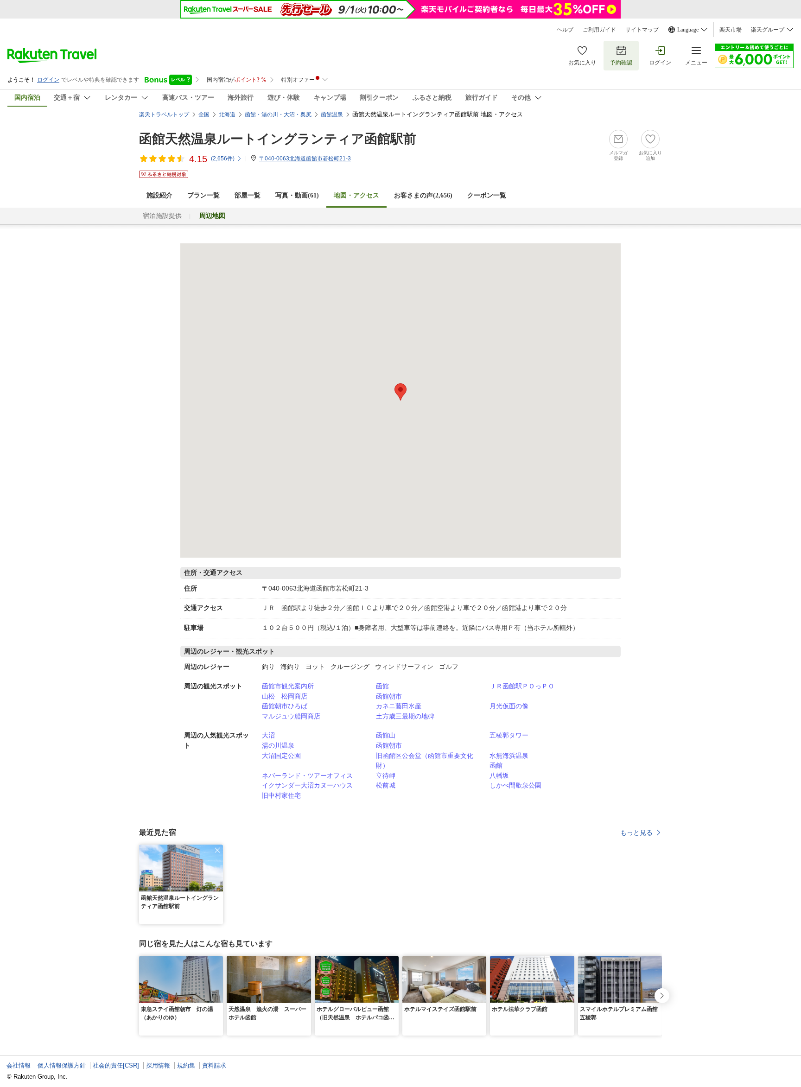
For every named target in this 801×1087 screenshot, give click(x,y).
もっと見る (636, 832)
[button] (217, 850)
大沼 (268, 735)
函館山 (385, 735)
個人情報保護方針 (62, 1065)
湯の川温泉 (278, 745)
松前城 (385, 785)
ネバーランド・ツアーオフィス (307, 775)
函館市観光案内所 (288, 686)
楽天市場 (730, 29)
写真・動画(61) (297, 195)
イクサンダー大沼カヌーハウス (307, 785)
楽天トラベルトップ (164, 114)
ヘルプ (565, 29)
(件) (223, 158)
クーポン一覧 (486, 195)
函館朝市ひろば (284, 706)
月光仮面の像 (509, 706)
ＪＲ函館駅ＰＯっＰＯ (522, 686)
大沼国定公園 (281, 755)
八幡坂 (499, 775)
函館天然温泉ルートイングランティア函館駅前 (277, 139)
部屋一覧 (248, 195)
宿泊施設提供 (162, 215)
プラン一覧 (203, 195)
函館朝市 (389, 696)
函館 (382, 686)
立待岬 (385, 775)
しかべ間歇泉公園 (515, 785)
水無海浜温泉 (509, 755)
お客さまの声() (423, 195)
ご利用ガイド (599, 29)
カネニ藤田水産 (398, 706)
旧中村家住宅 (281, 795)
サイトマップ (642, 29)
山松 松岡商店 (284, 696)
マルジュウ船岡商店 (291, 716)
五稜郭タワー (509, 735)
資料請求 (214, 1065)
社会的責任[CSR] (116, 1065)
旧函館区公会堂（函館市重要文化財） (424, 760)
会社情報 (18, 1065)
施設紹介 (159, 195)
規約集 (186, 1065)
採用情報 (158, 1065)
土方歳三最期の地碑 (405, 716)
